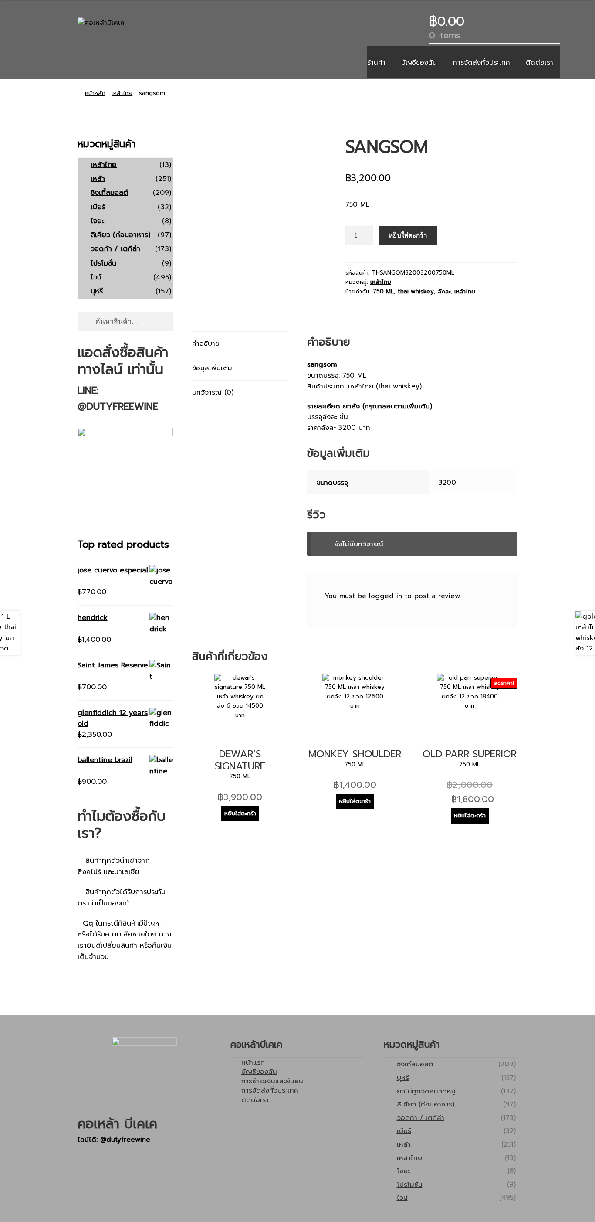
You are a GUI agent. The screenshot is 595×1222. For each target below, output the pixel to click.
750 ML (383, 291)
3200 (447, 482)
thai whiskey (416, 291)
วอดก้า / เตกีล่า (115, 249)
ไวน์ (96, 277)
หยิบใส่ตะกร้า (408, 235)
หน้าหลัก (95, 93)
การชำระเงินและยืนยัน (272, 1081)
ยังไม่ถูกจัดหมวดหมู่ (426, 1091)
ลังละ (444, 291)
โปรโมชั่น (103, 263)
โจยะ (97, 221)
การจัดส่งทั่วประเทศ (481, 62)
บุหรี (97, 291)
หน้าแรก (253, 1062)
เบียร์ (98, 207)
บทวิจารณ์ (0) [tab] (212, 392)
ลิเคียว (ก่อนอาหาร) (120, 235)
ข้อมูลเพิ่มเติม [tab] (212, 368)
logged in (385, 596)
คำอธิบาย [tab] (206, 343)
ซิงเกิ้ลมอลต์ (109, 192)
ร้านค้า (376, 62)
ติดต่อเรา (539, 62)
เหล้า (98, 179)
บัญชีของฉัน (419, 62)
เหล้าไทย (122, 93)
